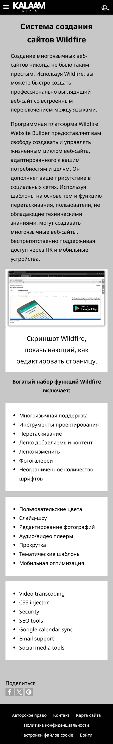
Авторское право (29, 715)
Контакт (61, 715)
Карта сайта (88, 715)
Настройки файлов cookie (47, 735)
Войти (86, 735)
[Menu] (9, 7)
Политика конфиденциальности (56, 725)
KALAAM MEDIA (20, 6)
